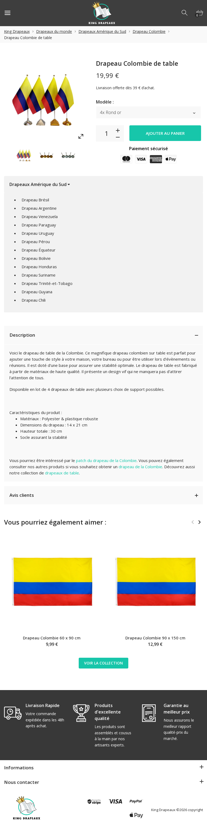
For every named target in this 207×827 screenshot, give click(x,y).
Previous (5, 155)
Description (22, 335)
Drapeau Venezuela (40, 216)
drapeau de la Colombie (140, 466)
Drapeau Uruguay (38, 233)
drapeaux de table (62, 472)
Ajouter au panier (165, 133)
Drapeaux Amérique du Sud (102, 31)
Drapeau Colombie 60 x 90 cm (52, 637)
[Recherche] (185, 12)
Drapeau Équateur (39, 250)
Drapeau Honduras (39, 266)
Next (86, 155)
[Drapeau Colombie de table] (24, 155)
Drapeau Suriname (39, 275)
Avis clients (21, 495)
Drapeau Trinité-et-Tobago (47, 283)
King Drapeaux (17, 31)
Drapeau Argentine (39, 208)
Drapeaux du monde (54, 31)
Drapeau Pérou (36, 241)
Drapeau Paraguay (39, 225)
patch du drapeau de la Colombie (106, 460)
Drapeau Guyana (37, 291)
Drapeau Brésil (35, 199)
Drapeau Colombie (149, 31)
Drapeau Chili (34, 300)
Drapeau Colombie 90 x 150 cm (155, 637)
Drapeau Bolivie (36, 258)
